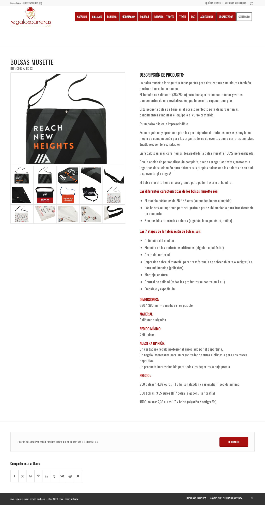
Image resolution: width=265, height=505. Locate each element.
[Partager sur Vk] (62, 476)
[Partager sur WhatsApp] (30, 476)
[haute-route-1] (113, 194)
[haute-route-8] (44, 175)
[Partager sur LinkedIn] (46, 476)
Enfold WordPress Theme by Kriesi (62, 499)
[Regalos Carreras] (31, 16)
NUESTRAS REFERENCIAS (235, 3)
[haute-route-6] (113, 214)
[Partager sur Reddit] (70, 476)
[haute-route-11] (113, 175)
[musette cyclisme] (67, 194)
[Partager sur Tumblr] (54, 476)
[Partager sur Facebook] (14, 476)
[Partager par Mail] (78, 476)
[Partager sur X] (22, 476)
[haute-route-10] (67, 175)
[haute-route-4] (67, 214)
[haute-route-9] (90, 175)
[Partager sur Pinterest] (38, 476)
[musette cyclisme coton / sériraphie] (44, 194)
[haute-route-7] (67, 119)
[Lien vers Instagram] (251, 3)
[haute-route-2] (21, 214)
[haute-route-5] (90, 214)
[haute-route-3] (44, 214)
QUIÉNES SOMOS (212, 3)
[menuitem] (213, 3)
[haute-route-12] (21, 194)
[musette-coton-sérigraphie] (90, 194)
